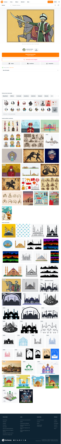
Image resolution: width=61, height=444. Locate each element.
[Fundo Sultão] (30, 126)
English (54, 419)
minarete (46, 96)
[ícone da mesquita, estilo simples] (52, 231)
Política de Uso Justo (53, 440)
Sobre (37, 423)
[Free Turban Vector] (12, 198)
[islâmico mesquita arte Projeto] (23, 381)
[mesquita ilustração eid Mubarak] (29, 354)
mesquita (40, 96)
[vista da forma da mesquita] (10, 396)
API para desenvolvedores (8, 428)
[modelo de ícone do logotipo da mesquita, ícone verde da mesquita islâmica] (29, 367)
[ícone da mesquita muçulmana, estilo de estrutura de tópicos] (38, 231)
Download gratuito (30, 55)
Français (55, 426)
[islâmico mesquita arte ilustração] (52, 381)
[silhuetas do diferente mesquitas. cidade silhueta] (34, 244)
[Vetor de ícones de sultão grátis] (12, 140)
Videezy (4, 423)
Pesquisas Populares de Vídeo (24, 431)
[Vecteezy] (2, 2)
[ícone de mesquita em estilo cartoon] (7, 244)
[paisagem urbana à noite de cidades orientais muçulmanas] (10, 257)
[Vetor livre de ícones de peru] (30, 184)
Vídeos (16, 1)
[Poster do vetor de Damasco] (28, 198)
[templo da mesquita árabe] (23, 341)
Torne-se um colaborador (38, 426)
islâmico (12, 96)
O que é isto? (11, 67)
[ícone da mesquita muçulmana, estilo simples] (8, 231)
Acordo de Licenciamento (25, 419)
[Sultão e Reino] (12, 156)
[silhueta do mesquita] (51, 299)
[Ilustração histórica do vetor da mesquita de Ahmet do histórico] (50, 126)
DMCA (21, 421)
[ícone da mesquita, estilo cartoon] (20, 244)
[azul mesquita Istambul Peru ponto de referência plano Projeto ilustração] (41, 257)
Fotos (11, 1)
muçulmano (5, 96)
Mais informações (6, 70)
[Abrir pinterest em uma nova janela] (19, 440)
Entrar (54, 1)
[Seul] (54, 198)
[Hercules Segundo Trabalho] (50, 170)
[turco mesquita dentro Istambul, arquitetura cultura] (13, 271)
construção (18, 96)
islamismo (33, 96)
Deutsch (55, 425)
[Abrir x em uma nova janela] (23, 440)
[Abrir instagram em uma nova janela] (15, 440)
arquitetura (26, 96)
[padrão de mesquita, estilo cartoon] (23, 231)
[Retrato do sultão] (11, 285)
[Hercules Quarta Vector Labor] (11, 184)
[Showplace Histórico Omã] (30, 170)
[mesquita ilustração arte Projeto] (8, 381)
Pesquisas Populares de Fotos (24, 428)
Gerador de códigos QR (7, 434)
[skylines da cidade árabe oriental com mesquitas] (54, 257)
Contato (37, 421)
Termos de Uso (37, 440)
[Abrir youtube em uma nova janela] (25, 440)
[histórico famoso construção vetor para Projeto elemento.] (11, 367)
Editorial (22, 1)
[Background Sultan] (11, 170)
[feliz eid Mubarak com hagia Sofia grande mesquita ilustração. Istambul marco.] (26, 396)
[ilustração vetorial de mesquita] (30, 285)
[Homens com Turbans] (50, 184)
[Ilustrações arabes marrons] (33, 140)
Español (54, 421)
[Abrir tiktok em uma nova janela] (21, 440)
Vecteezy (4, 421)
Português (55, 423)
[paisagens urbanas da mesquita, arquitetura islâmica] (51, 244)
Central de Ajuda (39, 419)
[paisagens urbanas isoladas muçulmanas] (49, 271)
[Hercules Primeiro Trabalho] (33, 156)
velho (52, 96)
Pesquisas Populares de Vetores (24, 426)
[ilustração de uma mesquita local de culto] (48, 367)
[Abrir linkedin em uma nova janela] (17, 440)
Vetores (5, 1)
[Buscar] (54, 5)
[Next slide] (56, 96)
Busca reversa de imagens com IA (8, 431)
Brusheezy (5, 419)
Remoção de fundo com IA (8, 433)
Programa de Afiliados (24, 423)
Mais (28, 1)
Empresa (4, 425)
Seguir (36, 50)
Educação (4, 426)
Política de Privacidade (45, 440)
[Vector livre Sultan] (11, 126)
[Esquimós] (7, 213)
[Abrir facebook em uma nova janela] (13, 440)
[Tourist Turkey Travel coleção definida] (41, 198)
